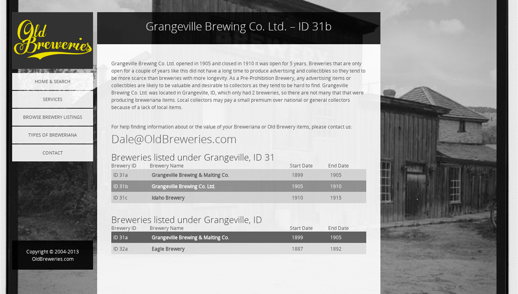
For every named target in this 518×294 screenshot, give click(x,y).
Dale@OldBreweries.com (174, 138)
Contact (52, 153)
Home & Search (52, 81)
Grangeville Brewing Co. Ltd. (183, 186)
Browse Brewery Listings (52, 117)
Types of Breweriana (52, 135)
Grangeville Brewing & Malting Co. (190, 175)
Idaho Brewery (168, 197)
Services (52, 99)
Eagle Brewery (168, 248)
